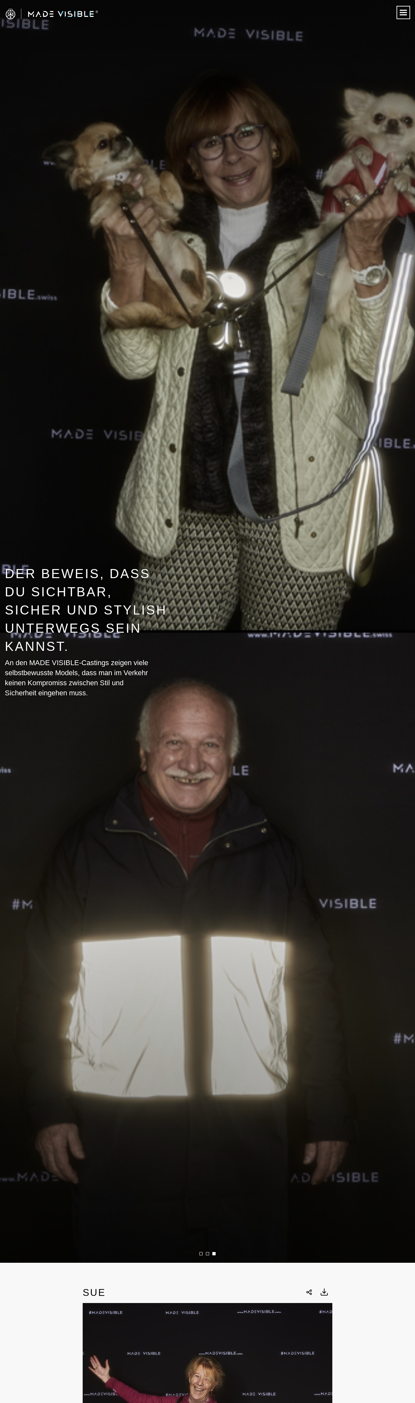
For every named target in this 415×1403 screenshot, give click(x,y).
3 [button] (214, 1253)
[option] (207, 631)
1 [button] (201, 1253)
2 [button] (207, 1253)
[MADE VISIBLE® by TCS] (83, 14)
